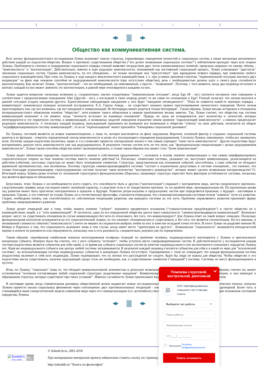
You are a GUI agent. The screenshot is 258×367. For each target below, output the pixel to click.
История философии (56, 25)
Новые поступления (122, 25)
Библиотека (89, 25)
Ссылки (209, 25)
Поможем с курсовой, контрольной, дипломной (189, 274)
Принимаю (187, 346)
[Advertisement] (183, 10)
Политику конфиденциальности (193, 346)
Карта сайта (186, 25)
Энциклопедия (157, 25)
